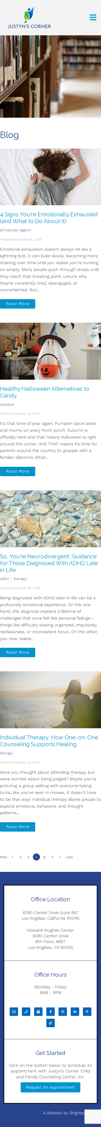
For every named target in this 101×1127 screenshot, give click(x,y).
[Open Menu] (93, 18)
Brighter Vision (83, 1112)
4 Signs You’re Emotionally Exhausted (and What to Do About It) (49, 218)
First (3, 857)
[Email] (14, 1011)
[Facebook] (50, 1011)
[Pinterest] (87, 1011)
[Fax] (38, 1011)
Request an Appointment (50, 1087)
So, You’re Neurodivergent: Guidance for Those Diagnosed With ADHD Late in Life (49, 563)
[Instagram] (62, 1011)
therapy (20, 578)
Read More (17, 304)
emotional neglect (15, 230)
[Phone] (26, 1011)
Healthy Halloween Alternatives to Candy (44, 392)
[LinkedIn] (75, 1011)
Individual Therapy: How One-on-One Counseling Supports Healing (49, 741)
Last (69, 857)
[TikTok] (50, 1023)
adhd (4, 578)
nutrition (7, 404)
